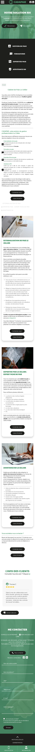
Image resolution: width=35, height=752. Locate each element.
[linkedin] (33, 2)
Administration (17, 742)
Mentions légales (17, 739)
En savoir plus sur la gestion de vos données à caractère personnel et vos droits (16, 721)
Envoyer (8, 727)
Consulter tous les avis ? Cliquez (17, 574)
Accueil (4, 85)
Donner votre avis (11, 613)
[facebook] (31, 2)
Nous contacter (18, 653)
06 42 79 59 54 (17, 198)
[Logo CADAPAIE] (17, 3)
